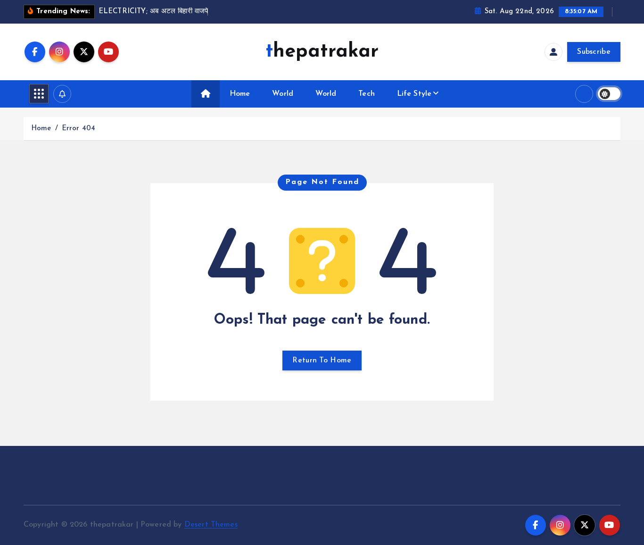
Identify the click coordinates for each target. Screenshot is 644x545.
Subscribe (594, 52)
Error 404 (78, 128)
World (282, 94)
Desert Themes (211, 524)
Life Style (414, 94)
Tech (366, 94)
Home (240, 94)
